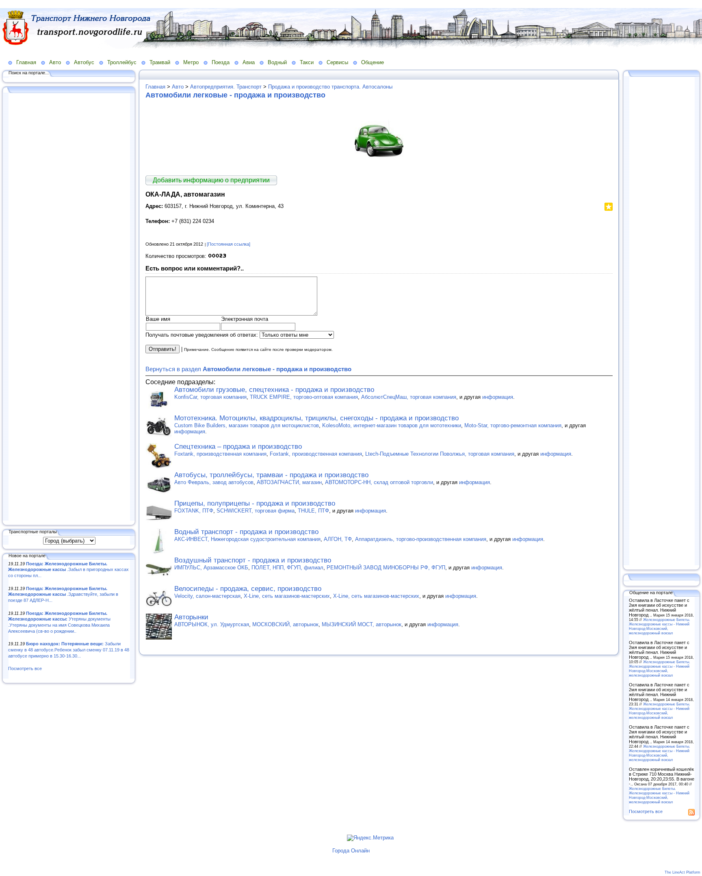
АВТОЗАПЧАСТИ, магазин (289, 482)
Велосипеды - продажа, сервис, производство (247, 589)
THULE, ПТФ (313, 511)
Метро (191, 62)
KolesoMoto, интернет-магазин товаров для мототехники (391, 425)
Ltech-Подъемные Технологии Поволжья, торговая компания (439, 454)
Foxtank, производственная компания (220, 454)
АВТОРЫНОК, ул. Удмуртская (211, 624)
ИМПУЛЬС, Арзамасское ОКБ (211, 568)
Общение (372, 62)
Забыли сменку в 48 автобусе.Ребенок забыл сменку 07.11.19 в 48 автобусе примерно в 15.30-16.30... (68, 649)
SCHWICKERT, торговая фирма (256, 511)
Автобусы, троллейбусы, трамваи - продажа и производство (271, 475)
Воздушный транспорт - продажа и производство (252, 560)
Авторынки (191, 617)
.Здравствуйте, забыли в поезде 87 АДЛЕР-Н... (63, 594)
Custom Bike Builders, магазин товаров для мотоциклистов (246, 425)
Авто (55, 62)
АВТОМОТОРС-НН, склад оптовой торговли (379, 482)
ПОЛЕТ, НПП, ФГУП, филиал (287, 568)
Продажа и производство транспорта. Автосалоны (330, 87)
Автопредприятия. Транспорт (226, 87)
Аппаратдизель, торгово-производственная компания (420, 539)
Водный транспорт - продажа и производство (246, 532)
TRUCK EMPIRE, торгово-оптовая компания (304, 397)
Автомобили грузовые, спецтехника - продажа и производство (274, 390)
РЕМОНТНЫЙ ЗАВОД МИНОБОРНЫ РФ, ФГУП (386, 568)
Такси (307, 62)
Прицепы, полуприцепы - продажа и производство (254, 503)
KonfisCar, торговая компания (210, 397)
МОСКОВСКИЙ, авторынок (285, 624)
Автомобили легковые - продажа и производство (235, 95)
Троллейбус (121, 62)
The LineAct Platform (682, 872)
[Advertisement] (69, 307)
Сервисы (337, 62)
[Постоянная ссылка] (228, 244)
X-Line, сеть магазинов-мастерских (287, 596)
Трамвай (160, 62)
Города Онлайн (351, 851)
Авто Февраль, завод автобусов (214, 482)
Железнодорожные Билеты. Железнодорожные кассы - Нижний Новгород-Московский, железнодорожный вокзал (659, 626)
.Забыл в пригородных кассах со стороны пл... (68, 569)
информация (497, 397)
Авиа (249, 62)
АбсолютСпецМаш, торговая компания (408, 397)
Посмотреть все (25, 668)
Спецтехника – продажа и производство (238, 446)
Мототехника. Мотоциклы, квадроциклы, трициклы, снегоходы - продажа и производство (316, 418)
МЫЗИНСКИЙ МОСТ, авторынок (361, 624)
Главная (26, 62)
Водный (277, 62)
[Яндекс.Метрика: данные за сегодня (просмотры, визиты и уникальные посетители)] (370, 838)
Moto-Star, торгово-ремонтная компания (512, 425)
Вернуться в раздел (248, 369)
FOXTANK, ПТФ (193, 511)
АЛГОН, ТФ (338, 539)
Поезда (221, 62)
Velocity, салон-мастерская (207, 596)
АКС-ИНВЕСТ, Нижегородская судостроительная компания (247, 539)
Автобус (84, 62)
